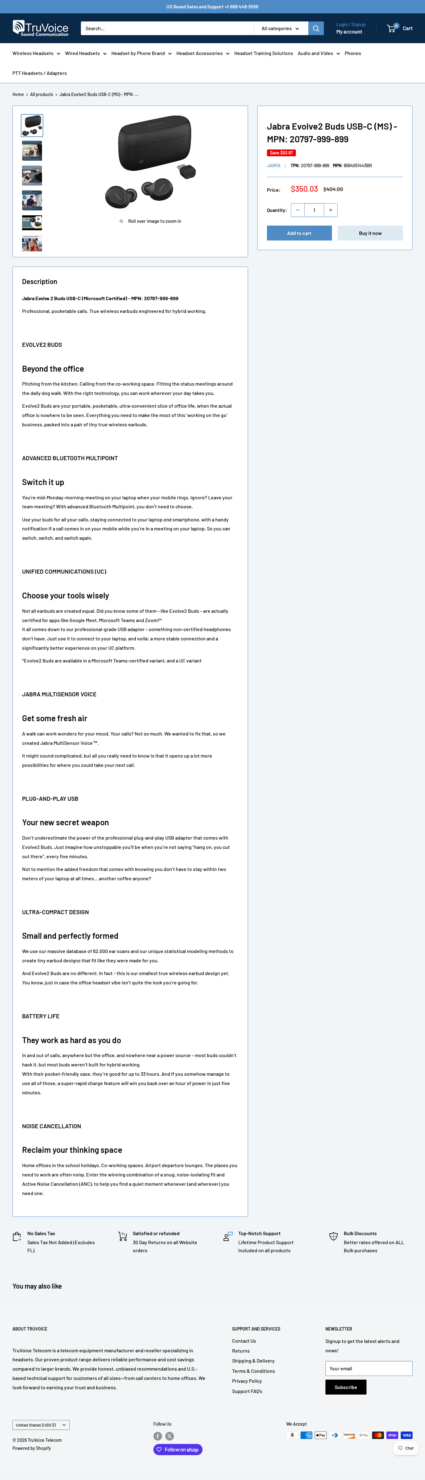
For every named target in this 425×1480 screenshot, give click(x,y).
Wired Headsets (82, 53)
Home (18, 94)
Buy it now (370, 233)
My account (349, 31)
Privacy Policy (247, 1381)
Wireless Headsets (33, 53)
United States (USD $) (36, 1424)
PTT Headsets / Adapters (39, 73)
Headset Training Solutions (263, 53)
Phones (353, 53)
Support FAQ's (247, 1391)
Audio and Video (315, 53)
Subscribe (346, 1387)
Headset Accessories (199, 53)
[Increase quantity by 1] (330, 210)
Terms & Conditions (253, 1371)
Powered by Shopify (31, 1448)
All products (41, 94)
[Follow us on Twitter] (169, 1436)
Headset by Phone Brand (138, 53)
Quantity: (277, 210)
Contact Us (244, 1341)
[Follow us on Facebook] (157, 1436)
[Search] (316, 28)
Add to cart (299, 233)
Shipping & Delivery (253, 1360)
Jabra (274, 165)
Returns (241, 1351)
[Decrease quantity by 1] (297, 210)
